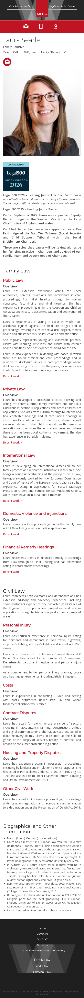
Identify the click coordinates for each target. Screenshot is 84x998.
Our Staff (42, 939)
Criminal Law (42, 972)
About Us (42, 944)
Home (42, 928)
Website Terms (33, 991)
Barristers (42, 933)
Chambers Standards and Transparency (42, 950)
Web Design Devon (68, 991)
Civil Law (42, 966)
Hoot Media (42, 994)
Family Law (42, 960)
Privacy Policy (49, 991)
